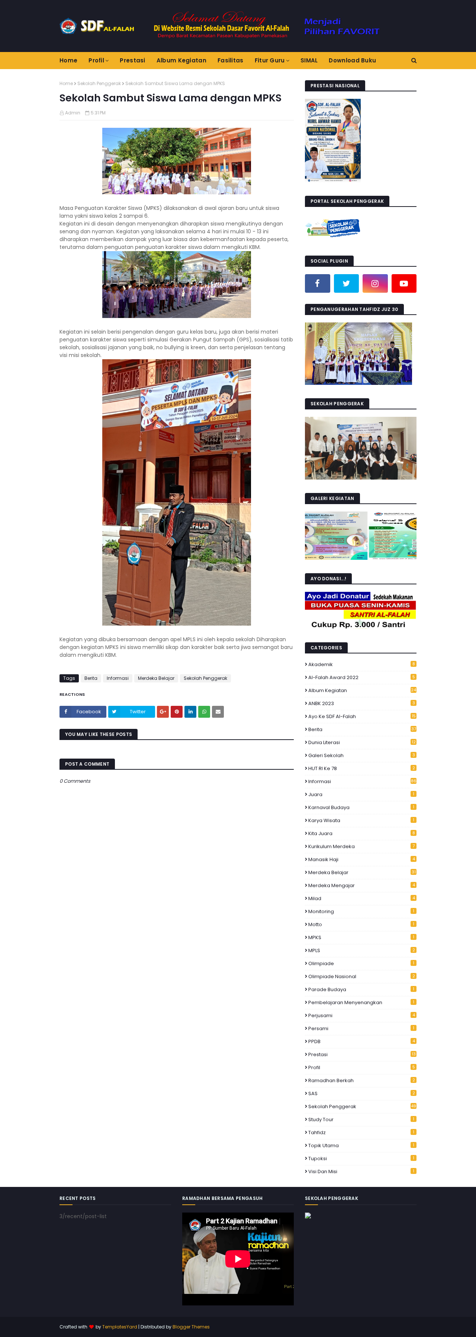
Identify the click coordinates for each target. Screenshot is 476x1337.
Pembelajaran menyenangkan (361, 1002)
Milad (361, 898)
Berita (90, 678)
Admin (72, 113)
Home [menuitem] (68, 60)
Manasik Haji (361, 859)
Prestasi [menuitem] (132, 60)
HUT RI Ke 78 (361, 768)
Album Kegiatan (362, 690)
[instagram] (375, 283)
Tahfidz (361, 1132)
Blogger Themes (191, 1327)
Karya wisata (361, 820)
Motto (361, 924)
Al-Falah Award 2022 (361, 677)
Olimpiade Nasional (361, 976)
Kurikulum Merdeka (361, 846)
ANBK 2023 (361, 703)
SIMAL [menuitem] (309, 60)
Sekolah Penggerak (99, 83)
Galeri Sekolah (361, 755)
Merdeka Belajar (156, 678)
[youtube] (404, 283)
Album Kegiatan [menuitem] (181, 60)
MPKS (361, 937)
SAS (361, 1093)
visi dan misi (361, 1171)
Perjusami (361, 1015)
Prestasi (362, 1054)
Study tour (361, 1119)
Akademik (361, 664)
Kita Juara (361, 833)
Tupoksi (361, 1158)
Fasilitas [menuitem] (231, 60)
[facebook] (317, 283)
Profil (361, 1067)
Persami (361, 1028)
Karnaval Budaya (361, 807)
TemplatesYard (119, 1327)
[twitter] (346, 283)
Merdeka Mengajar (361, 885)
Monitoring (361, 911)
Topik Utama (361, 1145)
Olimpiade (361, 963)
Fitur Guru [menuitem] (270, 60)
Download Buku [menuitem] (352, 60)
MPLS (361, 950)
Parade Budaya (361, 989)
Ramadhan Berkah (361, 1080)
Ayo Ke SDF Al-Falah (362, 716)
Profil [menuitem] (96, 60)
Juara (361, 794)
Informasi (118, 678)
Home (66, 83)
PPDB (361, 1041)
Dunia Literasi (362, 742)
